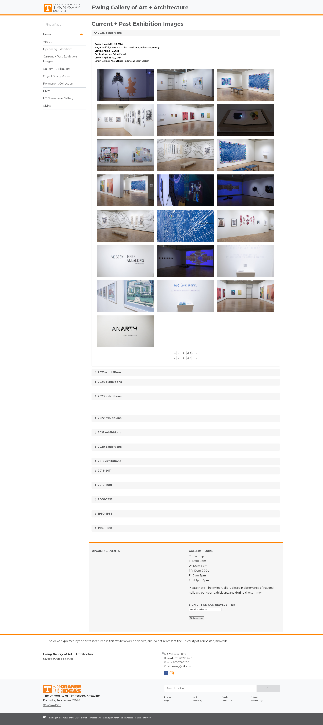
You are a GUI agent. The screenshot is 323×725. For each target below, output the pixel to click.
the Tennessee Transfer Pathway (135, 717)
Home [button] (47, 34)
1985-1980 (104, 528)
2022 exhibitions (109, 418)
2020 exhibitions (109, 446)
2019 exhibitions (109, 461)
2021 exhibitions (109, 432)
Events (167, 697)
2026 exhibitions (109, 32)
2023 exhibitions (109, 396)
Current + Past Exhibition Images (60, 59)
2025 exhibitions (109, 372)
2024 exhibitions (109, 382)
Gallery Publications (56, 69)
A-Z (195, 697)
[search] (64, 24)
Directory (197, 700)
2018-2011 (104, 470)
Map (166, 700)
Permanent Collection (58, 83)
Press (46, 91)
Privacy (254, 697)
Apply (225, 697)
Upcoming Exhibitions (57, 49)
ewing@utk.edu (181, 666)
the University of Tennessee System (88, 717)
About (47, 42)
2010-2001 (104, 485)
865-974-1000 (52, 705)
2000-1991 (104, 499)
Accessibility (257, 700)
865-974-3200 (181, 662)
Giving (47, 106)
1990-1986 (104, 513)
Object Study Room (56, 76)
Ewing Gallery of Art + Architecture (140, 7)
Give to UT (227, 700)
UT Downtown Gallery (58, 98)
